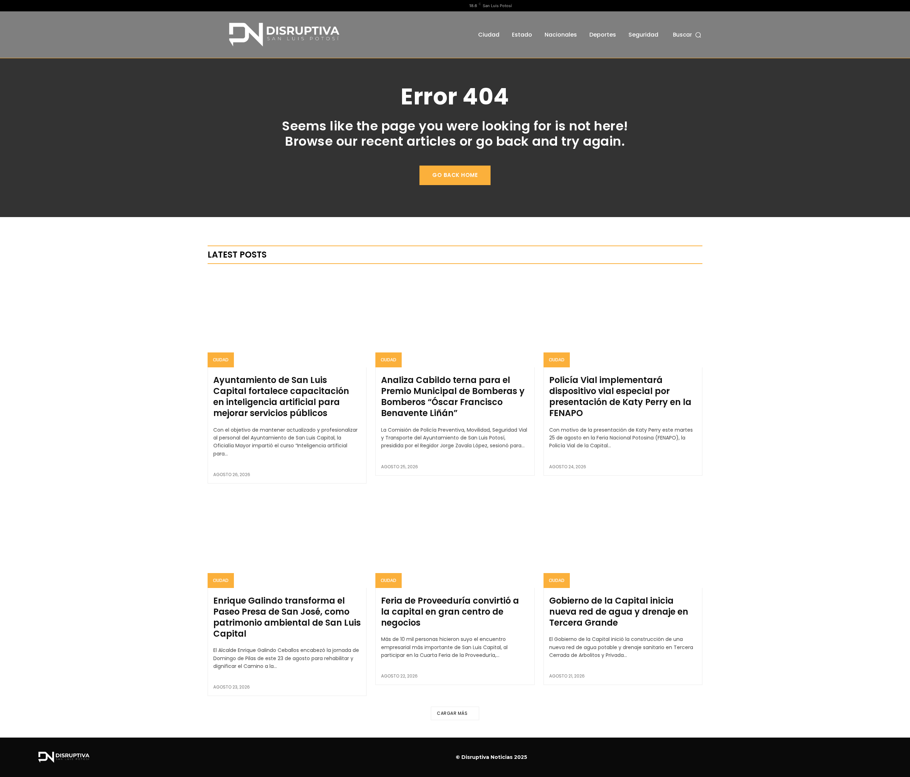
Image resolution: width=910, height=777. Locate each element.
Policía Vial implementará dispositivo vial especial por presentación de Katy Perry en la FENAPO (620, 396)
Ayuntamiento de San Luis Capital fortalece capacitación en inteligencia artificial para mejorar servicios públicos (281, 396)
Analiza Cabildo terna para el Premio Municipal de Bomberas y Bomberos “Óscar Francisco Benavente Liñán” (453, 396)
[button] (687, 35)
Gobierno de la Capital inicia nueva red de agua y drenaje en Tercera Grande (618, 611)
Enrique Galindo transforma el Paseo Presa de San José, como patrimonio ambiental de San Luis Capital (287, 617)
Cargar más (452, 713)
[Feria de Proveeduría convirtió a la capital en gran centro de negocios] (454, 540)
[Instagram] (223, 6)
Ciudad (221, 360)
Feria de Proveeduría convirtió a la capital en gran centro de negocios (450, 611)
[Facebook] (211, 6)
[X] (234, 6)
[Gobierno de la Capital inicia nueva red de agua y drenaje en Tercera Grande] (623, 540)
